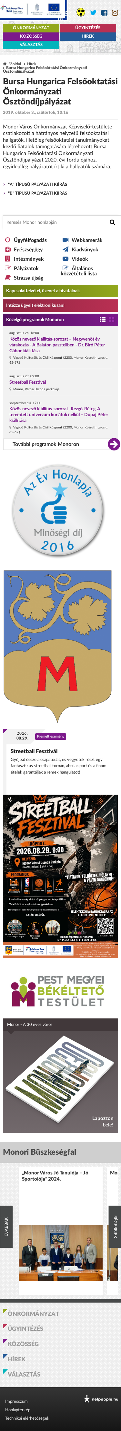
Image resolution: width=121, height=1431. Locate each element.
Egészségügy (28, 249)
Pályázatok (26, 268)
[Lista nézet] (103, 320)
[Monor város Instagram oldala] (115, 13)
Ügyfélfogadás (30, 240)
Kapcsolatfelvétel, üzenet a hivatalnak (43, 291)
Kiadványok (85, 249)
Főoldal (14, 64)
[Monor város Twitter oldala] (93, 13)
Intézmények (29, 259)
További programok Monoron (46, 444)
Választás (31, 45)
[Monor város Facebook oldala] (104, 13)
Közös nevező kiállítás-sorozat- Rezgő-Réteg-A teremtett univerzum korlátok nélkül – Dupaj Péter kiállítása (58, 415)
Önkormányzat (31, 28)
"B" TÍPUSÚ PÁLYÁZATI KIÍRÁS (37, 193)
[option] (61, 1231)
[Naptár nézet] (111, 320)
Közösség (31, 36)
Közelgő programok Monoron (35, 320)
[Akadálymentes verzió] (80, 12)
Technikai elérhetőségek (27, 1418)
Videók (80, 259)
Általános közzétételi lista (79, 271)
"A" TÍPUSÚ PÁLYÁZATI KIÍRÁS (37, 185)
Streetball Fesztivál (27, 382)
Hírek (88, 36)
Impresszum (16, 1402)
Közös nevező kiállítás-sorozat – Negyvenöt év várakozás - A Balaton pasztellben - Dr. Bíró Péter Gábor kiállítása (57, 345)
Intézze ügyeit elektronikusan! (35, 305)
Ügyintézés (87, 28)
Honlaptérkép (17, 1410)
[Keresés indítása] (112, 222)
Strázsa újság (28, 278)
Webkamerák (87, 240)
